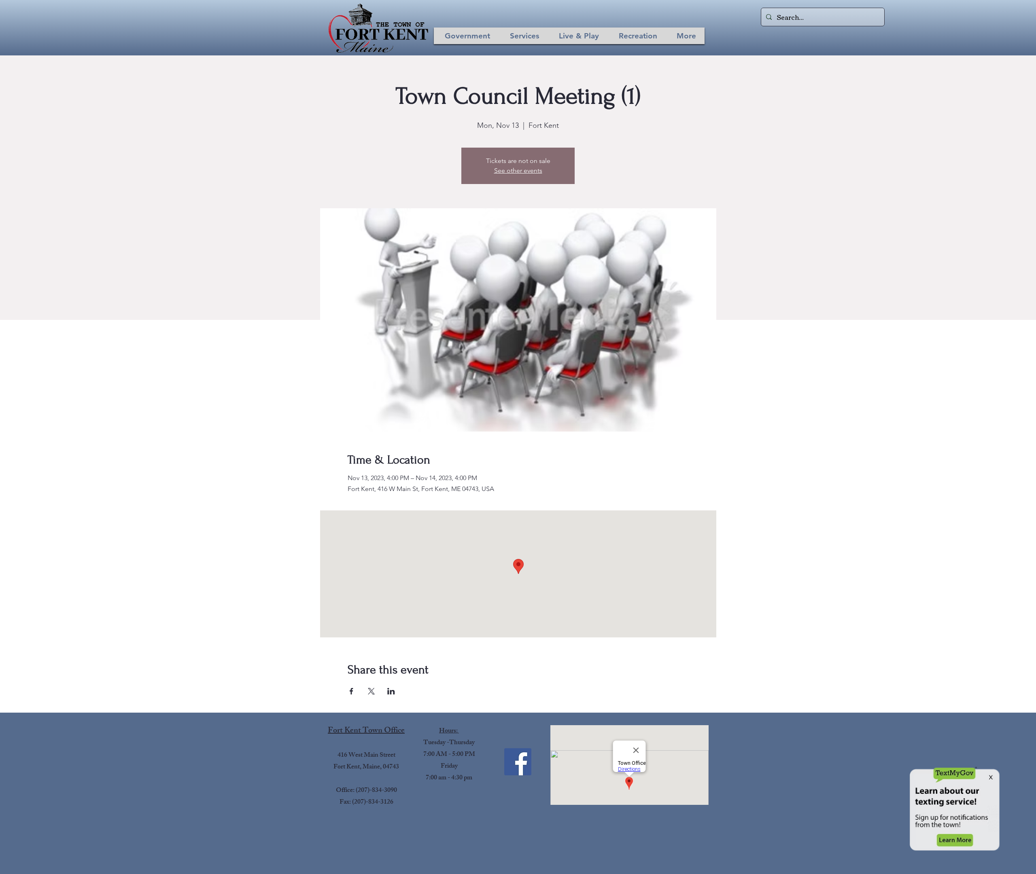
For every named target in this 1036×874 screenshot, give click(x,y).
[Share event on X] (371, 691)
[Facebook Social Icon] (517, 761)
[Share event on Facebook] (351, 691)
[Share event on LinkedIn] (391, 691)
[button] (467, 35)
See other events (518, 170)
